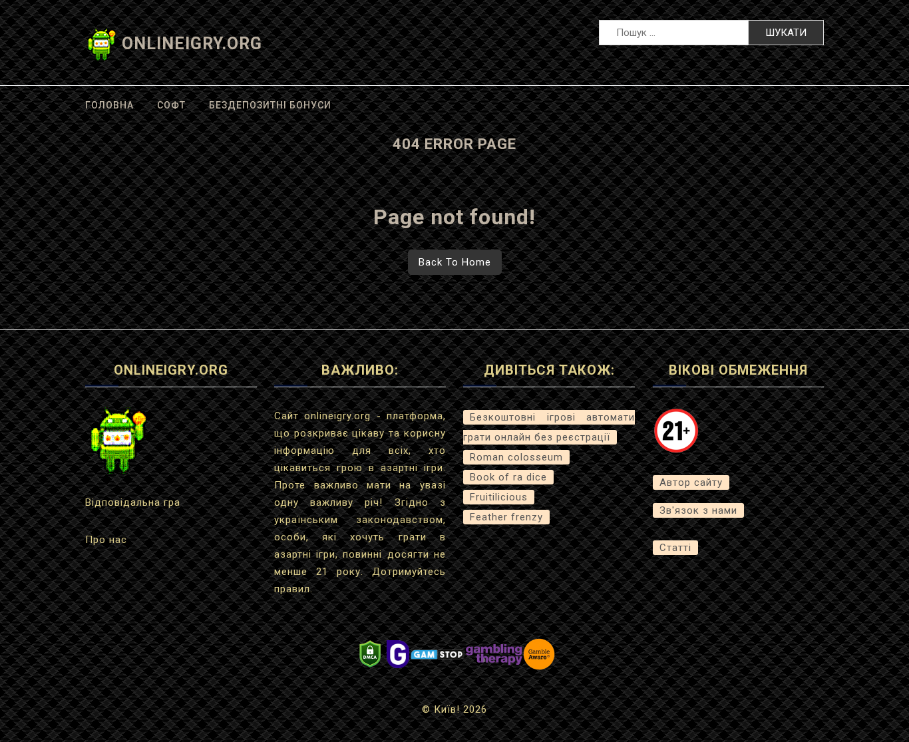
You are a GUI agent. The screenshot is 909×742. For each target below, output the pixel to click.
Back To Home (455, 262)
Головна (109, 105)
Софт (171, 105)
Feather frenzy (506, 517)
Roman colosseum (516, 457)
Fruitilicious (499, 497)
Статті (675, 548)
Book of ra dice (508, 477)
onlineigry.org (192, 43)
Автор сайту (691, 482)
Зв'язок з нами (698, 510)
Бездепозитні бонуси (270, 105)
